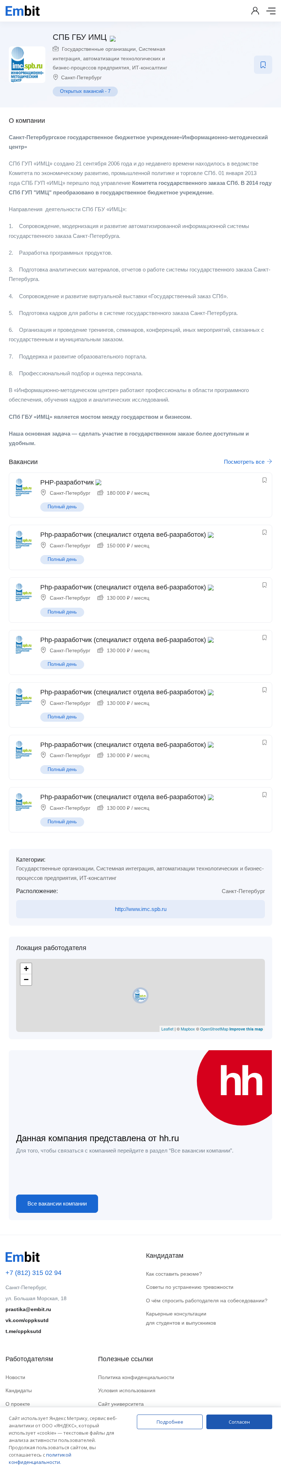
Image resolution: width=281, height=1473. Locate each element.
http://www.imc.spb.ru (140, 909)
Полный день (62, 506)
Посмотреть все (245, 462)
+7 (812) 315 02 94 (33, 1272)
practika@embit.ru (28, 1309)
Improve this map (246, 1029)
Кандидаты (18, 1390)
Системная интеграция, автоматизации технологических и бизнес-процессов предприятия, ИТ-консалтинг (110, 58)
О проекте (17, 1404)
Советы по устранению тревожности (189, 1287)
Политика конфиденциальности (136, 1377)
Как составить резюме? (174, 1274)
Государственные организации (99, 49)
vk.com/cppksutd (27, 1320)
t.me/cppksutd (23, 1331)
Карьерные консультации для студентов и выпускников (181, 1318)
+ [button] (26, 968)
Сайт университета (121, 1404)
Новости (15, 1377)
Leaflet (167, 1029)
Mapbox (188, 1029)
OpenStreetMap (214, 1029)
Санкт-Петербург (81, 77)
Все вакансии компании (57, 1203)
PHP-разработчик (67, 482)
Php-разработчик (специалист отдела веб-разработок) (123, 534)
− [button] (26, 979)
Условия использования (127, 1390)
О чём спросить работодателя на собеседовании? (206, 1300)
